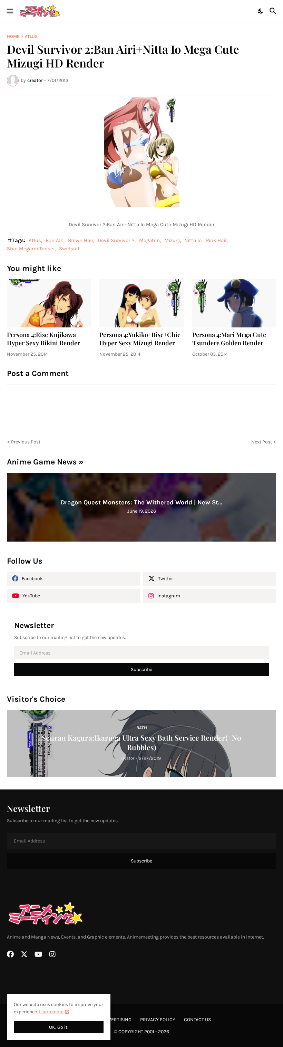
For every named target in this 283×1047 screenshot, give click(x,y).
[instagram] (52, 954)
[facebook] (10, 954)
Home (13, 36)
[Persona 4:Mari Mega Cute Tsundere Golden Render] (234, 303)
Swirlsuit (69, 248)
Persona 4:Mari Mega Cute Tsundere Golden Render (229, 339)
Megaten (149, 240)
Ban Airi (55, 240)
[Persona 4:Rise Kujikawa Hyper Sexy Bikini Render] (49, 303)
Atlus (31, 36)
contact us (197, 1020)
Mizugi (172, 240)
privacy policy (157, 1020)
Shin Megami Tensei (31, 248)
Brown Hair (80, 240)
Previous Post (25, 442)
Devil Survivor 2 (116, 240)
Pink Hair (216, 240)
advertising (117, 1020)
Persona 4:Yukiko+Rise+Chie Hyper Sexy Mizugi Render (139, 339)
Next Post (261, 442)
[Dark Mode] (261, 11)
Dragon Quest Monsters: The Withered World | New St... (141, 502)
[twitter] (24, 954)
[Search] (274, 11)
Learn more (51, 1012)
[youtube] (38, 954)
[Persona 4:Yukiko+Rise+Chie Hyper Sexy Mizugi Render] (141, 303)
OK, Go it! (59, 1027)
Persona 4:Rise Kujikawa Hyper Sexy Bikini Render (43, 339)
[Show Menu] (9, 11)
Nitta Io (193, 240)
